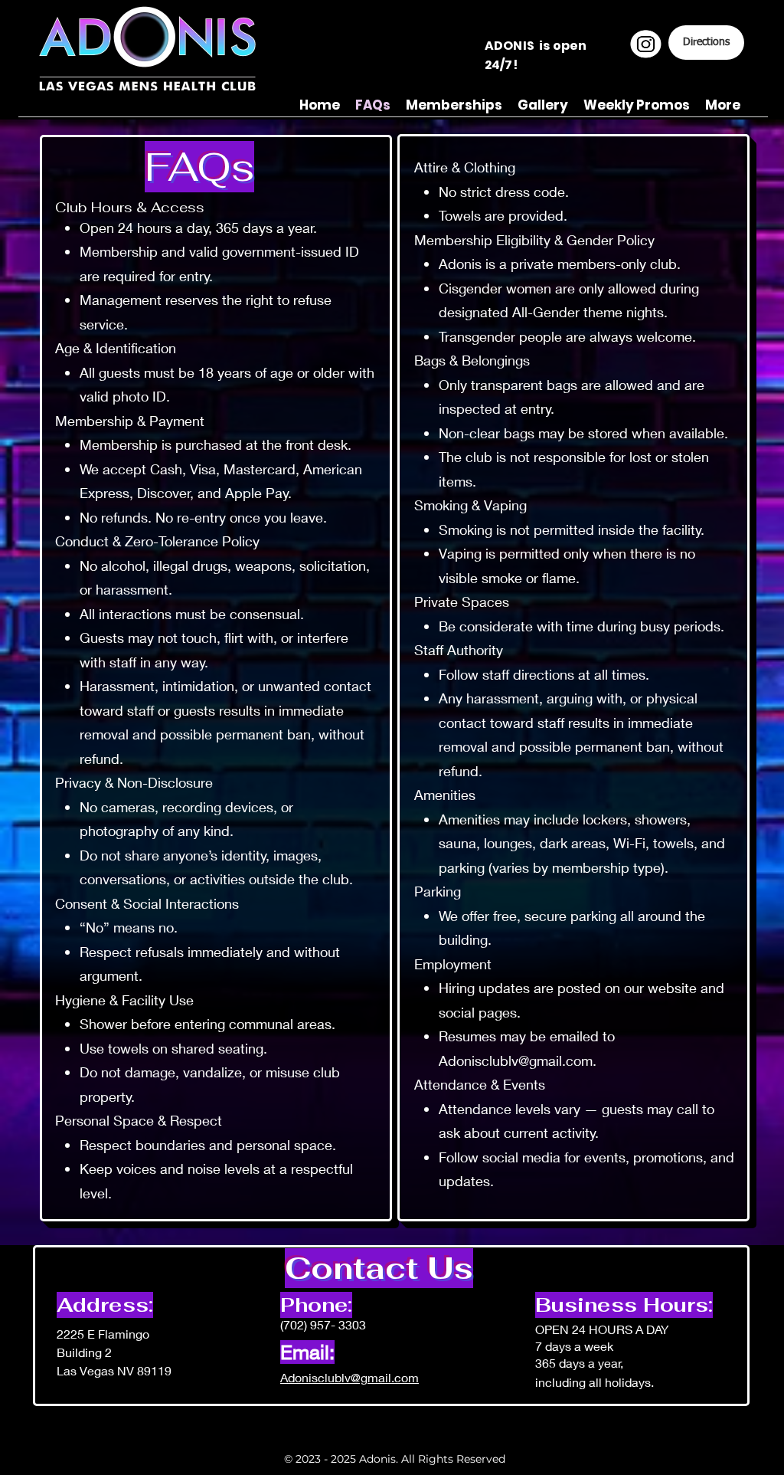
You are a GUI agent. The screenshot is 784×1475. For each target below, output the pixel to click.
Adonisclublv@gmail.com (516, 1060)
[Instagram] (646, 44)
